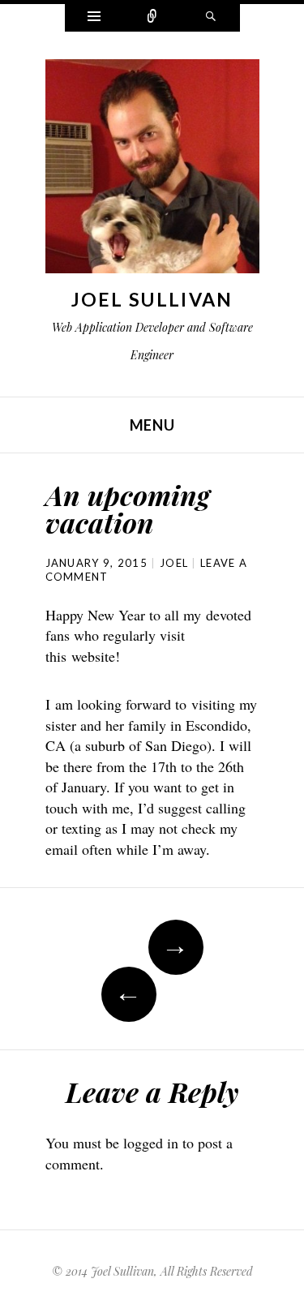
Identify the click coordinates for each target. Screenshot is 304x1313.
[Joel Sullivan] (152, 170)
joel (174, 562)
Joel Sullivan (152, 299)
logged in (150, 1142)
